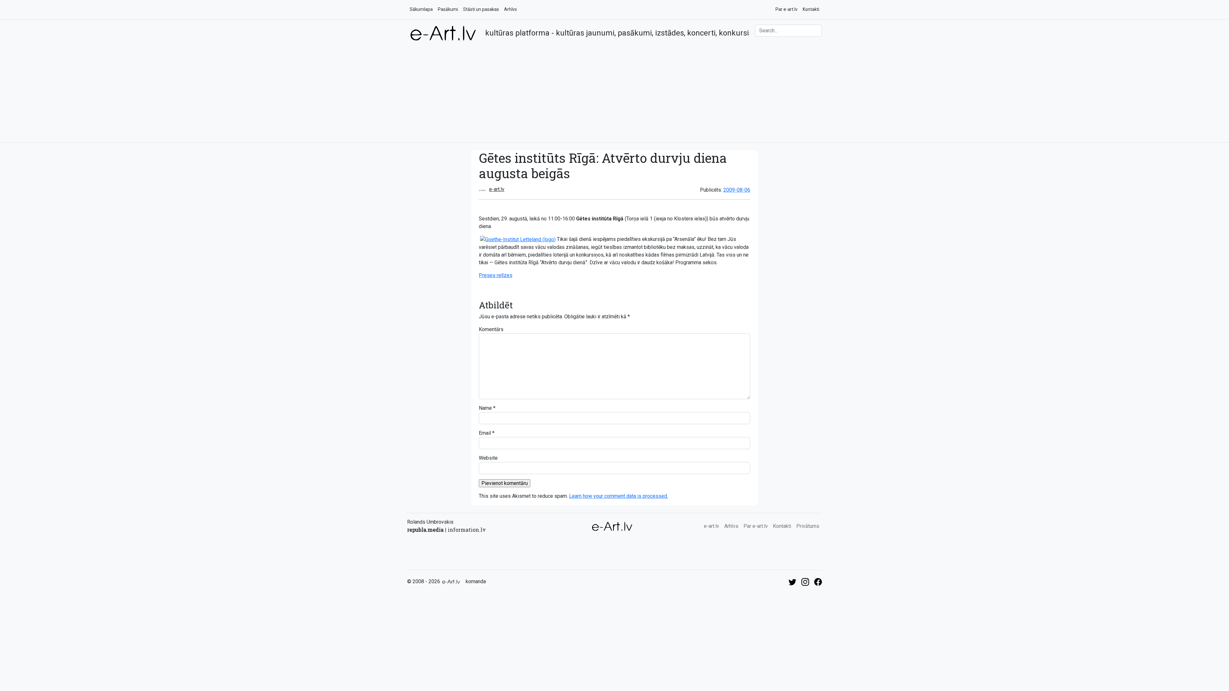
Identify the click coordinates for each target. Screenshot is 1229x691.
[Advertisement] (614, 89)
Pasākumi (448, 9)
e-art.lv (496, 189)
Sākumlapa (421, 9)
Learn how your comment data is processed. (618, 496)
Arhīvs (510, 9)
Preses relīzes (495, 275)
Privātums (807, 526)
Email (485, 433)
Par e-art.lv (786, 9)
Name (485, 408)
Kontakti (811, 9)
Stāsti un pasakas (481, 9)
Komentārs (491, 329)
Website (488, 458)
